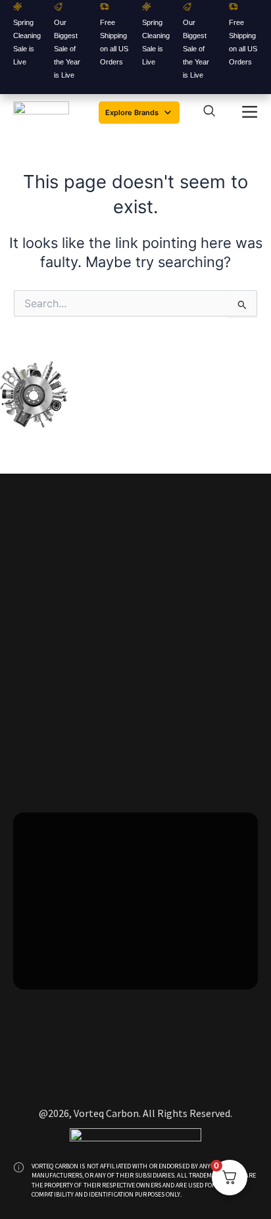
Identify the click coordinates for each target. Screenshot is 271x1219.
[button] (250, 112)
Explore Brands (132, 112)
